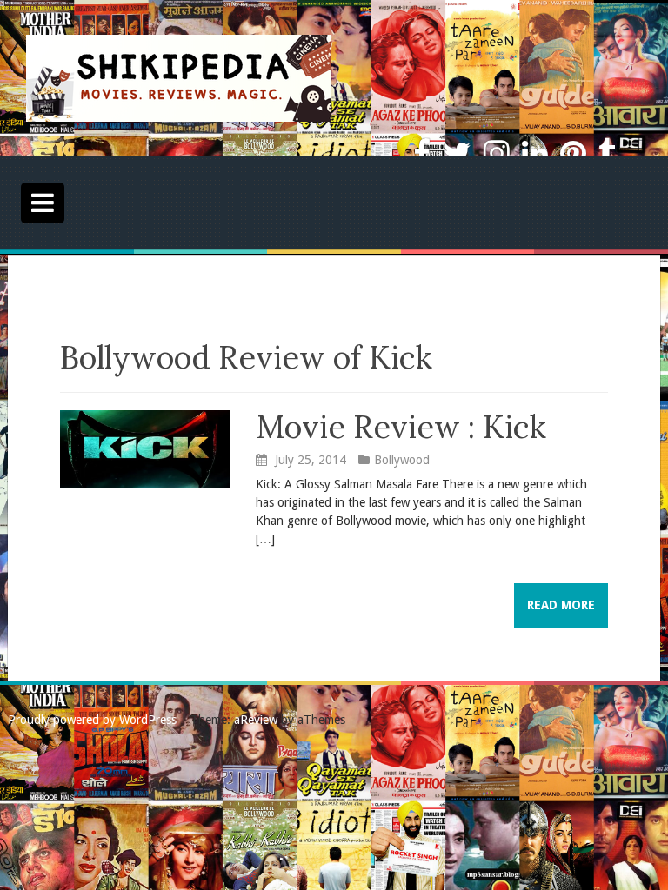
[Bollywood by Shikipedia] (178, 77)
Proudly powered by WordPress (92, 720)
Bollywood (402, 460)
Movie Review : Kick (401, 427)
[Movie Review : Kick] (145, 448)
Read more (561, 605)
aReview (255, 720)
